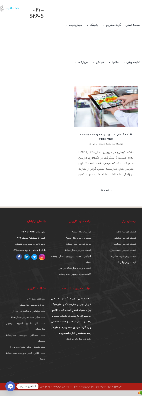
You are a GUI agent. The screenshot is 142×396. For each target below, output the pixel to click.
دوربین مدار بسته (81, 232)
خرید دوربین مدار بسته (78, 244)
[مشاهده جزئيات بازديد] (140, 393)
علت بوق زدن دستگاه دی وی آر (28, 311)
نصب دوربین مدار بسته (78, 238)
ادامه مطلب (105, 190)
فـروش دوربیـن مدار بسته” (78, 304)
